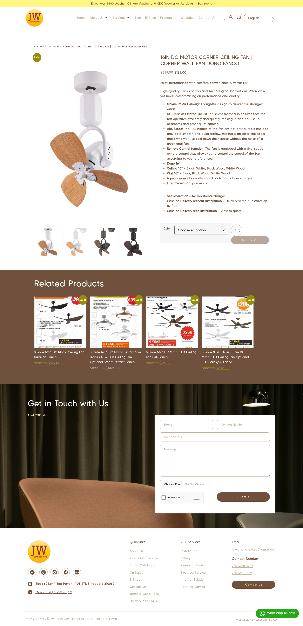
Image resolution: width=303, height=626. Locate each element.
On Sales (187, 18)
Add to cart (250, 240)
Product (166, 18)
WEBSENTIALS (264, 619)
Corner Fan (54, 46)
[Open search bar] (224, 17)
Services (119, 18)
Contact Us (206, 18)
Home (81, 18)
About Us (96, 18)
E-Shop (150, 18)
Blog (137, 18)
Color (167, 228)
